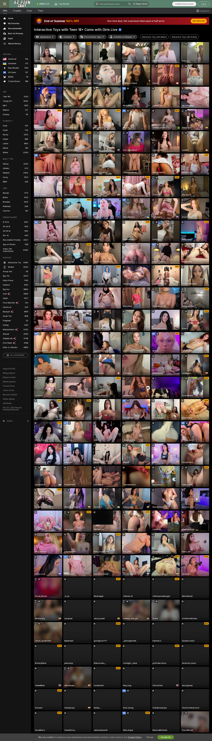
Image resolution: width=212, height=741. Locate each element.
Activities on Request (123, 37)
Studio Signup (9, 399)
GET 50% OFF (199, 21)
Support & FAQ (9, 369)
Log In (203, 4)
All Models (7, 403)
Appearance (45, 37)
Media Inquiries (9, 382)
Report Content (9, 377)
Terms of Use (8, 390)
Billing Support (9, 373)
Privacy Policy (9, 386)
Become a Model (10, 395)
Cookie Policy (134, 737)
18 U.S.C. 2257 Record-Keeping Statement (12, 409)
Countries (67, 37)
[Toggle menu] (4, 4)
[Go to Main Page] (21, 4)
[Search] (129, 4)
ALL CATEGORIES (17, 355)
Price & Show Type (92, 37)
